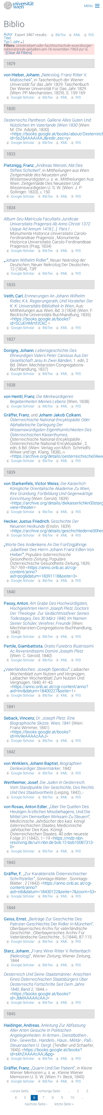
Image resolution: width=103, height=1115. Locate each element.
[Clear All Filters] (19, 53)
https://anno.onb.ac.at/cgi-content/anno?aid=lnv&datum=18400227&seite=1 (49, 688)
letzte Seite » (64, 1104)
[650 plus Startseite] (51, 6)
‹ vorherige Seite (48, 1091)
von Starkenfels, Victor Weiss (31, 483)
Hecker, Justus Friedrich (26, 521)
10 (72, 1097)
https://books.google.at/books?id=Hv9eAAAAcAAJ (40, 734)
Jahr (16, 42)
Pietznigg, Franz (19, 165)
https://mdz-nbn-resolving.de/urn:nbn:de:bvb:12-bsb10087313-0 (52, 842)
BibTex (61, 35)
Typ (7, 42)
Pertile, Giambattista (23, 646)
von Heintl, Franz (19, 396)
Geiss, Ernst (15, 918)
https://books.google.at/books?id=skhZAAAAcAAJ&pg (46, 1051)
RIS (91, 35)
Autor (8, 34)
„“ (26, 260)
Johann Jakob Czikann (59, 414)
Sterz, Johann (16, 950)
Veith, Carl (13, 295)
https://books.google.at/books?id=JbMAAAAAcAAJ (40, 995)
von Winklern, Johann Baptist (31, 763)
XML (77, 35)
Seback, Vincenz (19, 718)
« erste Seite (19, 1091)
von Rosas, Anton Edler (25, 806)
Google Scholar (22, 97)
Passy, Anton (16, 603)
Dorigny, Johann (19, 350)
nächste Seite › (36, 1104)
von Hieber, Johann (21, 74)
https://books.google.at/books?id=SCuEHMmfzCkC (40, 321)
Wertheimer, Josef (21, 782)
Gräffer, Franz (16, 414)
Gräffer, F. (13, 873)
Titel (7, 38)
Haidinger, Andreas (21, 1025)
